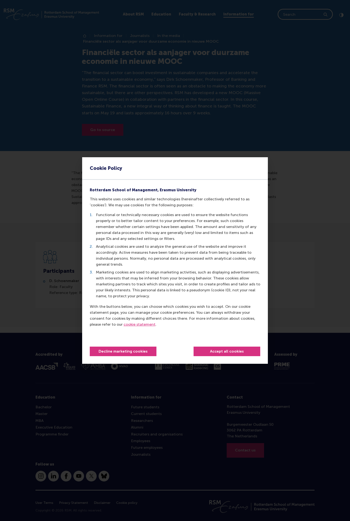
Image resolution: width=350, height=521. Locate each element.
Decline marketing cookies (123, 351)
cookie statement (139, 324)
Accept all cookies (227, 351)
